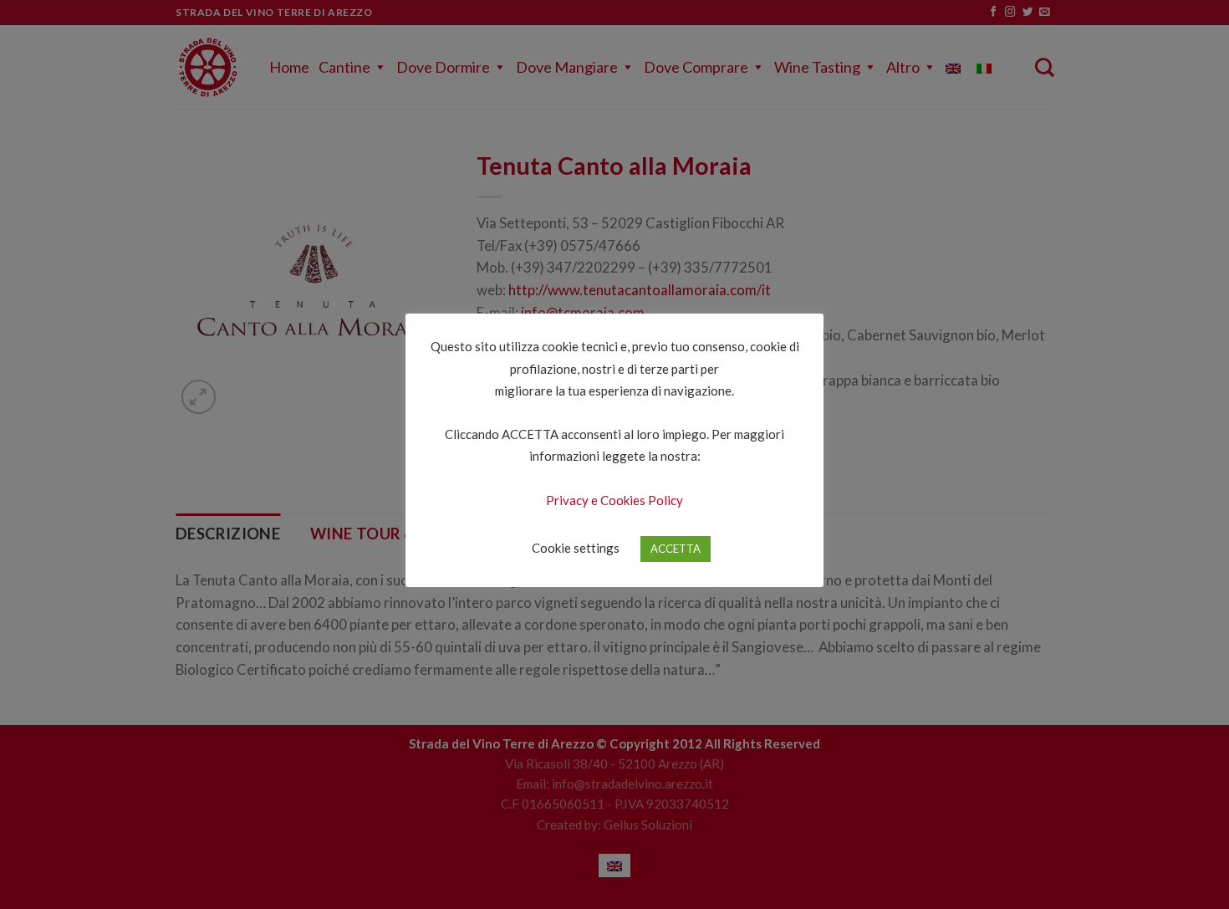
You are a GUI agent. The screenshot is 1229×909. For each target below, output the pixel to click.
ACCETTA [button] (675, 548)
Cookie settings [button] (576, 547)
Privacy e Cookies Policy (614, 500)
